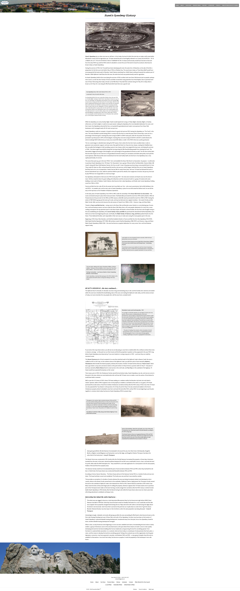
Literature (211, 5)
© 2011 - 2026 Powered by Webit (93, 589)
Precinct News (196, 5)
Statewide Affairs (118, 584)
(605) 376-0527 (222, 2)
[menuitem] (177, 5)
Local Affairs (108, 584)
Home (177, 5)
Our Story (188, 5)
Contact (218, 5)
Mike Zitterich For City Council (230, 5)
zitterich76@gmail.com (233, 2)
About (182, 5)
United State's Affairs (129, 584)
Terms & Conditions (143, 589)
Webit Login (151, 589)
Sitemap (135, 589)
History (204, 5)
